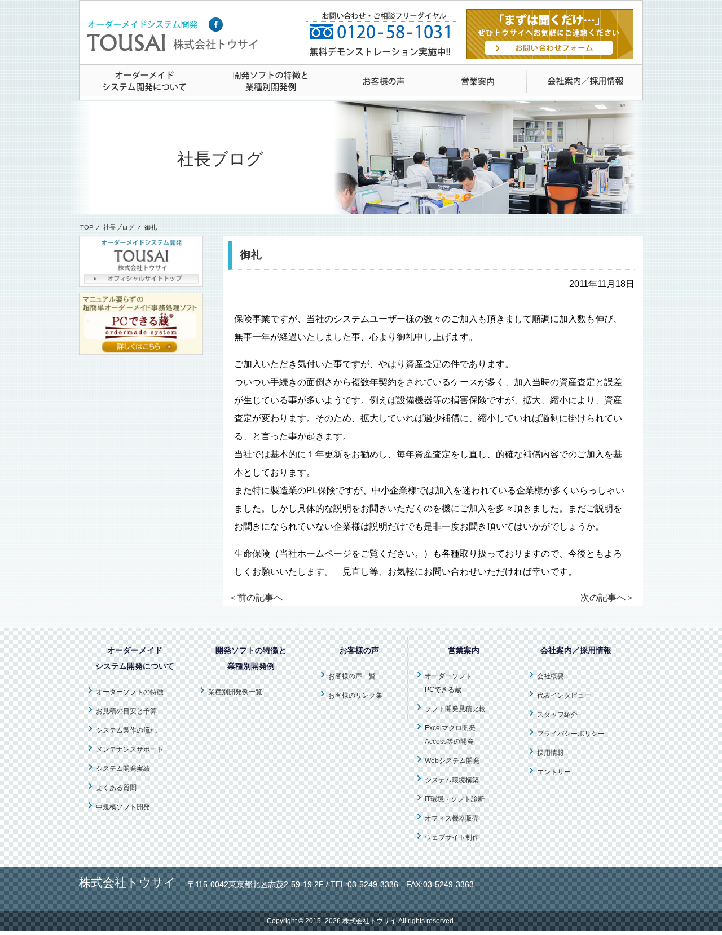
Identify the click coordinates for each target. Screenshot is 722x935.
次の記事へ (607, 597)
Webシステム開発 (452, 761)
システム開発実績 (123, 769)
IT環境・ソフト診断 (455, 799)
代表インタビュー (564, 695)
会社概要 (550, 676)
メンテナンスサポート (130, 749)
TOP (86, 227)
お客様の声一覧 (352, 676)
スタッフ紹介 (557, 714)
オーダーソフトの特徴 (130, 692)
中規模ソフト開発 (123, 807)
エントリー (554, 772)
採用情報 (550, 753)
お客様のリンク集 (355, 695)
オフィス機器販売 (452, 818)
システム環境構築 (452, 780)
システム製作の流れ (126, 730)
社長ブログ (118, 227)
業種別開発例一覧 (235, 692)
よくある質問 (116, 788)
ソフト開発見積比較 (455, 709)
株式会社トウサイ (369, 921)
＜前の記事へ (255, 597)
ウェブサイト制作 (452, 837)
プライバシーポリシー (571, 734)
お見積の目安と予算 (126, 711)
